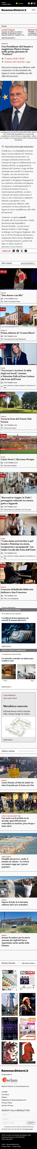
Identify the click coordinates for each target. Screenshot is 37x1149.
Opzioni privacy (7, 1105)
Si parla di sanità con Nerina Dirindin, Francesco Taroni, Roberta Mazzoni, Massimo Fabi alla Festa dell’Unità (13, 33)
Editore (4, 1097)
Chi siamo (5, 1094)
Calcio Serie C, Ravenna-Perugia (17, 459)
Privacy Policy (7, 1103)
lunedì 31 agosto (8, 30)
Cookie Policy (16, 1146)
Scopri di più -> (6, 646)
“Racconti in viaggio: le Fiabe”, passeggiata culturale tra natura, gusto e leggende (17, 500)
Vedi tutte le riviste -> (28, 963)
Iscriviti (31, 1123)
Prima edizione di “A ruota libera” (18, 333)
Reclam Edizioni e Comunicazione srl (15, 1086)
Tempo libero (6, 857)
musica (4, 780)
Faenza (4, 935)
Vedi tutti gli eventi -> (8, 38)
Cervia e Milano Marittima (11, 816)
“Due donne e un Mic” (12, 295)
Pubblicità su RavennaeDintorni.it (14, 1100)
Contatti (4, 1092)
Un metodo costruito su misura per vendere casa (17, 659)
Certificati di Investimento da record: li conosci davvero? (15, 619)
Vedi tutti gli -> (28, 263)
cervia (4, 900)
